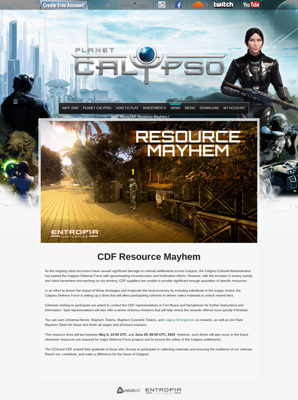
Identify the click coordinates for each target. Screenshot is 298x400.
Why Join (69, 108)
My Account (233, 108)
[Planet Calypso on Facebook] (178, 7)
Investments (153, 108)
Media (189, 108)
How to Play (126, 108)
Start (115, 116)
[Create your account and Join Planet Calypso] (64, 8)
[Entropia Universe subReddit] (161, 6)
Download (208, 108)
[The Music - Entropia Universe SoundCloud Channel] (197, 7)
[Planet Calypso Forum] (135, 7)
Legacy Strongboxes (180, 320)
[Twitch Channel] (223, 7)
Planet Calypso (95, 108)
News (175, 108)
